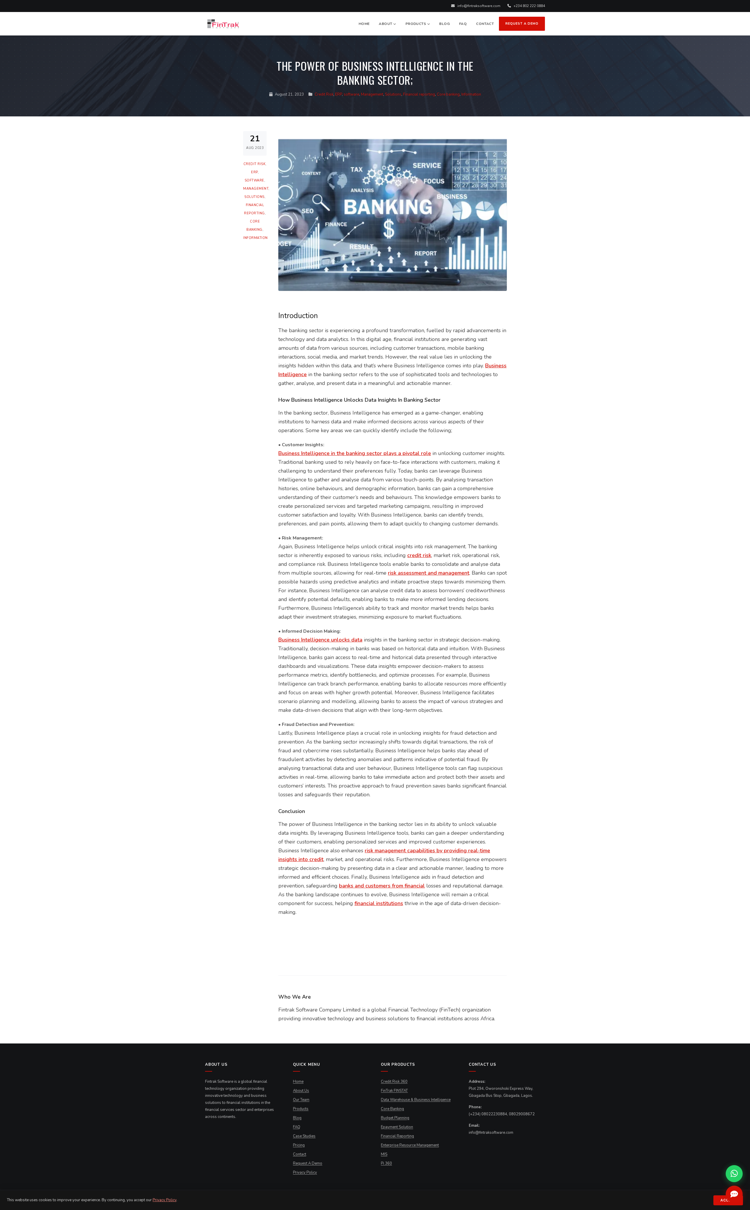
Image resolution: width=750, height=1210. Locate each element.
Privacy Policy (305, 1172)
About (385, 23)
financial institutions (378, 903)
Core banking (448, 94)
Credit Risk (324, 94)
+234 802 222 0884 (529, 6)
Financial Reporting (397, 1136)
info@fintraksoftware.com (478, 6)
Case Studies (304, 1136)
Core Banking (392, 1108)
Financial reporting (419, 94)
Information (471, 94)
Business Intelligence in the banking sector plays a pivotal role (354, 453)
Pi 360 (386, 1163)
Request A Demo (521, 23)
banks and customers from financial (382, 885)
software (351, 94)
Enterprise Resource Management (410, 1145)
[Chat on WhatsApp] (734, 1173)
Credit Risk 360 (394, 1081)
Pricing (299, 1145)
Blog (444, 23)
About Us (301, 1090)
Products (415, 23)
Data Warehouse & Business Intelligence (416, 1099)
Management (372, 94)
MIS (384, 1154)
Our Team (301, 1099)
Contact (485, 23)
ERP (338, 94)
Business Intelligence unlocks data (320, 639)
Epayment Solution (397, 1127)
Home (364, 23)
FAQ (463, 23)
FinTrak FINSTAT (394, 1090)
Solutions (393, 94)
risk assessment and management (428, 572)
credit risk (419, 555)
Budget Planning (395, 1118)
